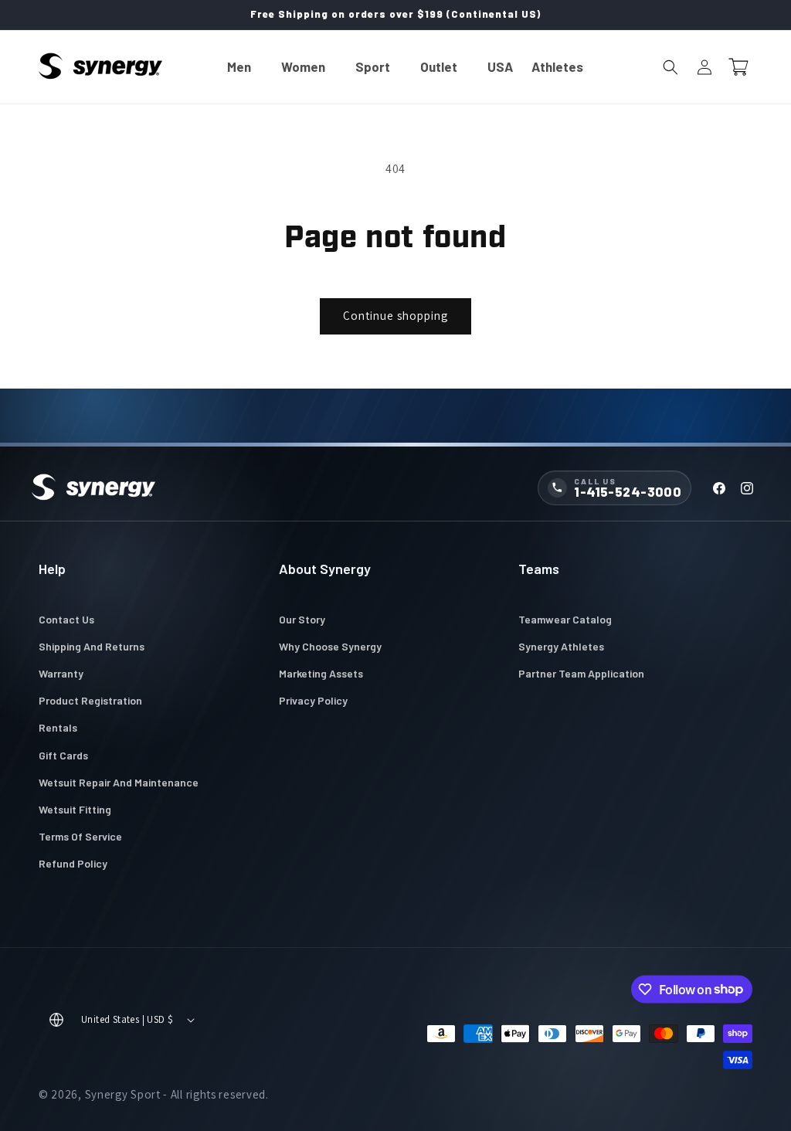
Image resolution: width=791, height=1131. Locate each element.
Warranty (61, 673)
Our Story (302, 619)
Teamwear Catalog (565, 619)
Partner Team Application (581, 673)
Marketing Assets (321, 673)
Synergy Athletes (561, 646)
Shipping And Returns (91, 646)
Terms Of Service (80, 836)
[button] (245, 66)
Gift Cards (63, 755)
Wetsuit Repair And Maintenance (119, 782)
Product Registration (90, 700)
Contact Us (66, 619)
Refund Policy (73, 863)
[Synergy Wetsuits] (93, 488)
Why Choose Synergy (330, 646)
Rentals (58, 727)
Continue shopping (395, 315)
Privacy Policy (313, 700)
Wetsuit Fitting (75, 809)
